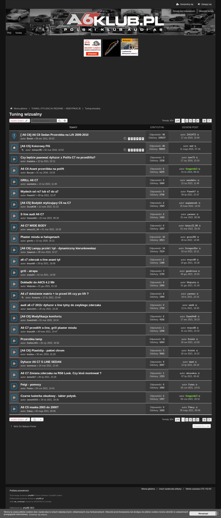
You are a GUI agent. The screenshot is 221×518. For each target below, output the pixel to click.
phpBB (31, 495)
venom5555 (32, 400)
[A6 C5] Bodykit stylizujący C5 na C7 (46, 203)
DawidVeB (32, 320)
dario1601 (32, 309)
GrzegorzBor (191, 248)
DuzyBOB (31, 207)
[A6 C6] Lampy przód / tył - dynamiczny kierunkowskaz (58, 248)
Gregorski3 (191, 169)
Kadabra (31, 161)
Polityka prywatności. (19, 490)
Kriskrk (191, 339)
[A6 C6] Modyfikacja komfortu (41, 316)
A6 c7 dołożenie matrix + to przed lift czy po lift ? (55, 293)
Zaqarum (31, 252)
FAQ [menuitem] (9, 33)
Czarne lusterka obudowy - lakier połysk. (48, 396)
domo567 (31, 377)
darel (191, 362)
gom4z (30, 241)
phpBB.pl (40, 498)
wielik (191, 305)
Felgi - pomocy (31, 384)
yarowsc (191, 214)
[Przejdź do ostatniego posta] (198, 134)
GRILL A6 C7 (29, 180)
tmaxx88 (31, 263)
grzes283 (191, 237)
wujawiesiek (191, 203)
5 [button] (197, 120)
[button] (177, 121)
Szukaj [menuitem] (18, 33)
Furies (30, 388)
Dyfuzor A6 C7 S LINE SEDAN (41, 362)
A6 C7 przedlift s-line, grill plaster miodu (49, 327)
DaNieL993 (32, 343)
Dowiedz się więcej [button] (38, 514)
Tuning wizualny (25, 114)
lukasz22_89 (33, 229)
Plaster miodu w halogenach (40, 237)
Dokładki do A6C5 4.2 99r (38, 282)
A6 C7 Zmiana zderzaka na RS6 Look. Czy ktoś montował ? (61, 373)
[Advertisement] (110, 82)
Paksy (30, 411)
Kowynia (36, 297)
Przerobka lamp (31, 339)
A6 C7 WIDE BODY (33, 225)
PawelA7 (31, 195)
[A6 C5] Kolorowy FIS (35, 146)
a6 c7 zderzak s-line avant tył (40, 259)
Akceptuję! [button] (203, 513)
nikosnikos (191, 373)
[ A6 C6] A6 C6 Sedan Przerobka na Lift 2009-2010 (54, 134)
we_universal (19, 502)
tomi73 (191, 157)
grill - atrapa (29, 271)
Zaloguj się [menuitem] (206, 4)
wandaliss (31, 184)
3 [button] (190, 120)
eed (191, 146)
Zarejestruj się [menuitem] (186, 4)
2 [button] (186, 120)
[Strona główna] (110, 22)
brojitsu (30, 354)
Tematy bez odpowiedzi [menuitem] (184, 11)
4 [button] (194, 120)
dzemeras (31, 366)
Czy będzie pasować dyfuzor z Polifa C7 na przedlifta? (58, 157)
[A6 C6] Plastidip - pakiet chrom (42, 350)
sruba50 (31, 275)
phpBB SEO (28, 508)
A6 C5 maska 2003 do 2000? (40, 407)
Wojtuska (31, 286)
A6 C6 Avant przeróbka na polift (42, 168)
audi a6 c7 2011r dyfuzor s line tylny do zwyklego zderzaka (61, 305)
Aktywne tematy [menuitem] (206, 11)
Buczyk (30, 173)
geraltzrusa (191, 271)
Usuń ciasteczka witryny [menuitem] (170, 489)
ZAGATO (191, 134)
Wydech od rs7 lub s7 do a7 (39, 191)
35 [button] (204, 120)
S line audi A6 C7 (32, 214)
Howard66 (32, 218)
